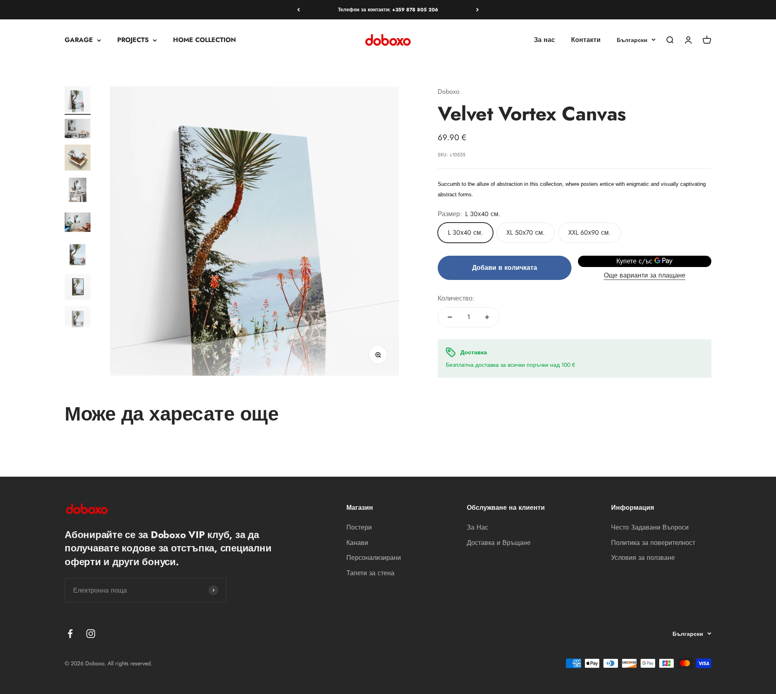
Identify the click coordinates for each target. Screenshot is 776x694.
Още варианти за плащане (644, 275)
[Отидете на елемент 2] (78, 130)
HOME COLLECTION (204, 40)
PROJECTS (133, 40)
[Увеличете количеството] (487, 317)
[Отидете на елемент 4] (78, 191)
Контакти (586, 40)
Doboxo (449, 91)
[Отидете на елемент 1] (78, 100)
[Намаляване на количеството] (450, 317)
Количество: (456, 298)
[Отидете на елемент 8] (78, 320)
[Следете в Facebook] (70, 633)
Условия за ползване (643, 557)
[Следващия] (477, 10)
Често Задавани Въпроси (650, 527)
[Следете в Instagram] (90, 633)
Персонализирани (373, 557)
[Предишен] (298, 10)
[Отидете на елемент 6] (78, 256)
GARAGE (79, 40)
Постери (359, 527)
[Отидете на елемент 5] (78, 223)
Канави (357, 542)
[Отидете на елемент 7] (78, 288)
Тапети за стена (370, 573)
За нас (544, 40)
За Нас (477, 527)
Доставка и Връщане (499, 542)
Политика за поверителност (653, 542)
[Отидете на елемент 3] (78, 159)
